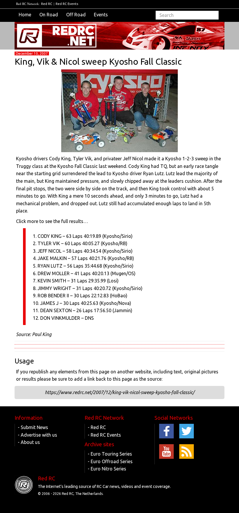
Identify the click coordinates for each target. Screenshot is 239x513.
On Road (48, 14)
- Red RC (97, 427)
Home (25, 14)
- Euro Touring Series (110, 453)
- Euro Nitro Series (107, 468)
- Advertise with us (37, 435)
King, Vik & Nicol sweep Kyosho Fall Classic (98, 61)
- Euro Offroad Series (110, 461)
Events (101, 14)
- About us (29, 442)
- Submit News (33, 427)
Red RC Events (67, 4)
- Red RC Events (104, 435)
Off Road (76, 14)
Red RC (46, 4)
